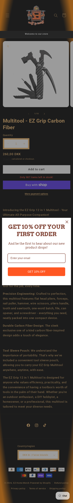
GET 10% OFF (36, 271)
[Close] (67, 222)
